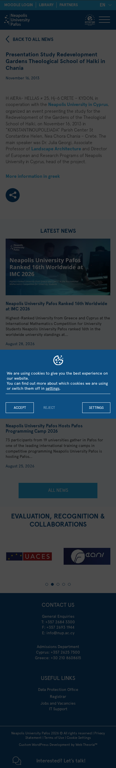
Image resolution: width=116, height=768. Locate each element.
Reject (49, 408)
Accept (20, 408)
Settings (96, 408)
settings (52, 388)
